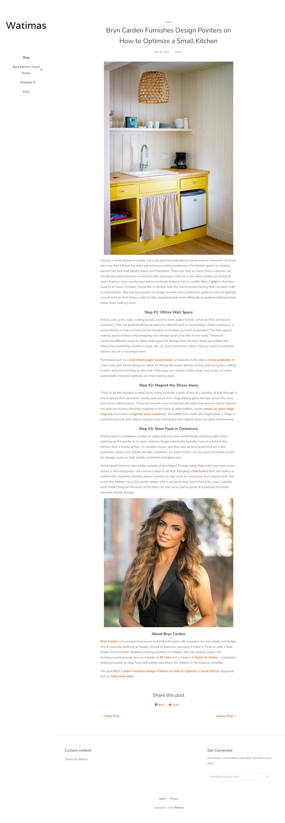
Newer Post (224, 716)
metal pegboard (219, 360)
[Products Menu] (34, 83)
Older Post (111, 716)
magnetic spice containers (148, 414)
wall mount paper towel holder (151, 360)
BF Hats (165, 657)
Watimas (179, 807)
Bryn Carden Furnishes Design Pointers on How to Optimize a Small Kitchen (166, 671)
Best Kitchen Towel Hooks (26, 70)
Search (162, 798)
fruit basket (200, 471)
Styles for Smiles (206, 657)
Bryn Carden (210, 281)
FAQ (26, 92)
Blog (26, 57)
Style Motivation (122, 676)
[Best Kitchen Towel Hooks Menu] (42, 70)
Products (26, 82)
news (168, 22)
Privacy (174, 798)
